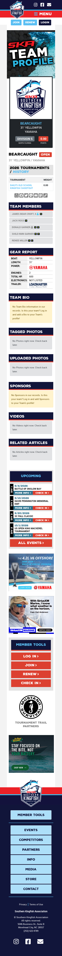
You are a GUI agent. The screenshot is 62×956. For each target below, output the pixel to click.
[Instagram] (16, 942)
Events (31, 830)
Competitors (31, 840)
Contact (31, 889)
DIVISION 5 (25, 139)
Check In (30, 683)
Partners (31, 850)
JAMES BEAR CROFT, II (24, 213)
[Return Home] (17, 10)
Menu (45, 14)
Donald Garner (21, 227)
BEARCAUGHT (31, 123)
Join (16, 22)
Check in (41, 492)
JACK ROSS (18, 220)
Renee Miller (20, 240)
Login (45, 22)
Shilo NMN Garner (23, 233)
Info (22, 492)
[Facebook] (28, 942)
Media (31, 869)
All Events (30, 543)
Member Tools (31, 815)
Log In (29, 656)
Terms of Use (36, 904)
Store (31, 879)
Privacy (23, 904)
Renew (30, 22)
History (21, 172)
